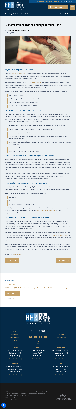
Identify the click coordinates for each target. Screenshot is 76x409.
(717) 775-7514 (61, 356)
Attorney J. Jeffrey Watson (61, 235)
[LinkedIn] (38, 342)
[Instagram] (45, 337)
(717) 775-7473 (15, 356)
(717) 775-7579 (15, 372)
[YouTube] (40, 337)
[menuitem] (14, 332)
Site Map (61, 335)
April (22, 14)
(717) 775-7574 (38, 356)
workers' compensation (18, 74)
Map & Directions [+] (15, 359)
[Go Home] (6, 14)
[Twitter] (35, 337)
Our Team (14, 335)
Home (15, 332)
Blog (10, 14)
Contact (14, 340)
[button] (3, 405)
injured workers (36, 83)
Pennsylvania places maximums (46, 210)
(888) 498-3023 (67, 2)
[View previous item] (6, 299)
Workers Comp (17, 254)
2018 (16, 14)
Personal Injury (14, 337)
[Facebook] (30, 337)
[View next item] (13, 299)
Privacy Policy (61, 337)
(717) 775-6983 (61, 372)
